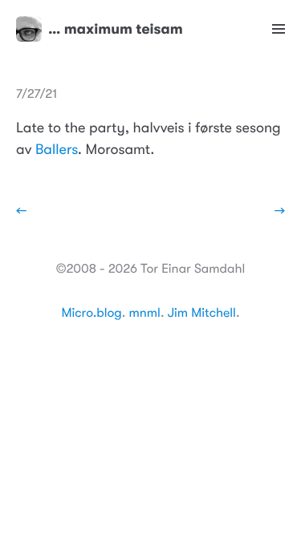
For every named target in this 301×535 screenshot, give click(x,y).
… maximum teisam (115, 29)
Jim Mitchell (202, 313)
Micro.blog (92, 313)
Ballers (56, 150)
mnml (144, 313)
